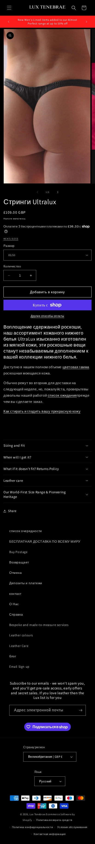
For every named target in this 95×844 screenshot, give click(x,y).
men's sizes (10, 238)
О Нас (14, 604)
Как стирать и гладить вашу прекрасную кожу (41, 411)
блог (12, 656)
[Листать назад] (37, 192)
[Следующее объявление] (86, 22)
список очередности (25, 531)
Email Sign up (19, 666)
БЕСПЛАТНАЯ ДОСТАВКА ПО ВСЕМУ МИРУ (44, 541)
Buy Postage (18, 552)
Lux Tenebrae (37, 814)
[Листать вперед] (58, 192)
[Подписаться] (80, 710)
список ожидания (62, 395)
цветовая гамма (75, 367)
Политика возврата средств (54, 820)
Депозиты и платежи (25, 583)
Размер (8, 246)
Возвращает (19, 562)
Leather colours (21, 635)
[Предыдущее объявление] (8, 22)
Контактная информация (50, 834)
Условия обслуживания (72, 827)
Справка (16, 614)
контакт (15, 594)
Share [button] (12, 511)
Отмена (15, 573)
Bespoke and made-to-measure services (39, 625)
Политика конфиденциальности (32, 827)
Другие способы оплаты (47, 316)
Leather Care (18, 646)
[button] (9, 8)
